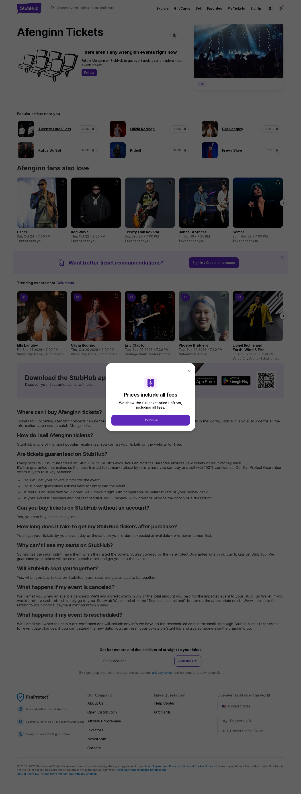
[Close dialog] (189, 371)
